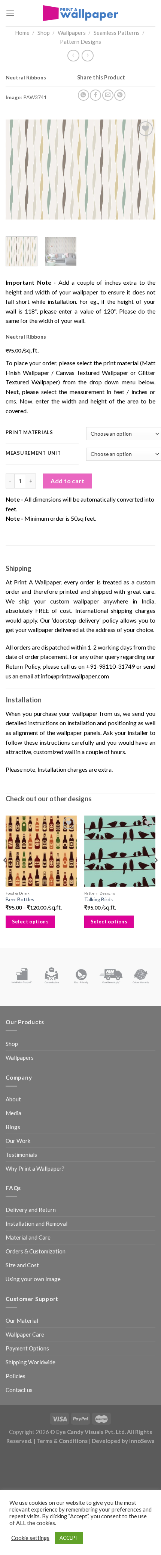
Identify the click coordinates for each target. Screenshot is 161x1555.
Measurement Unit (33, 453)
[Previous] (18, 169)
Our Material (22, 1320)
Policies (15, 1376)
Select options (30, 922)
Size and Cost (22, 1265)
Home (22, 32)
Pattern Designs (80, 41)
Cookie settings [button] (30, 1538)
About (13, 1099)
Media (13, 1113)
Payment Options (27, 1348)
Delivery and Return (31, 1209)
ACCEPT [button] (69, 1538)
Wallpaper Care (25, 1334)
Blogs (13, 1126)
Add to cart (67, 480)
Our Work (18, 1140)
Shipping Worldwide (30, 1362)
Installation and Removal (36, 1223)
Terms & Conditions (62, 1440)
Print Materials (29, 432)
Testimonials (21, 1154)
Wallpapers (72, 32)
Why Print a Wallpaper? (35, 1168)
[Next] (143, 169)
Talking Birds (98, 899)
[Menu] (10, 13)
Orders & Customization (36, 1251)
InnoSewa (142, 1440)
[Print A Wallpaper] (80, 13)
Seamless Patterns (117, 32)
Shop (43, 32)
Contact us (19, 1389)
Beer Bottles (20, 899)
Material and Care (28, 1237)
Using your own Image (33, 1279)
